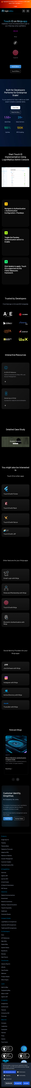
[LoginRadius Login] (23, 11)
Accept (26, 1083)
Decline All (9, 1083)
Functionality (22, 1075)
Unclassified (8, 1079)
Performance (22, 1072)
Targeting (7, 1075)
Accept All (18, 1083)
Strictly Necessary (10, 1072)
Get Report (18, 3)
